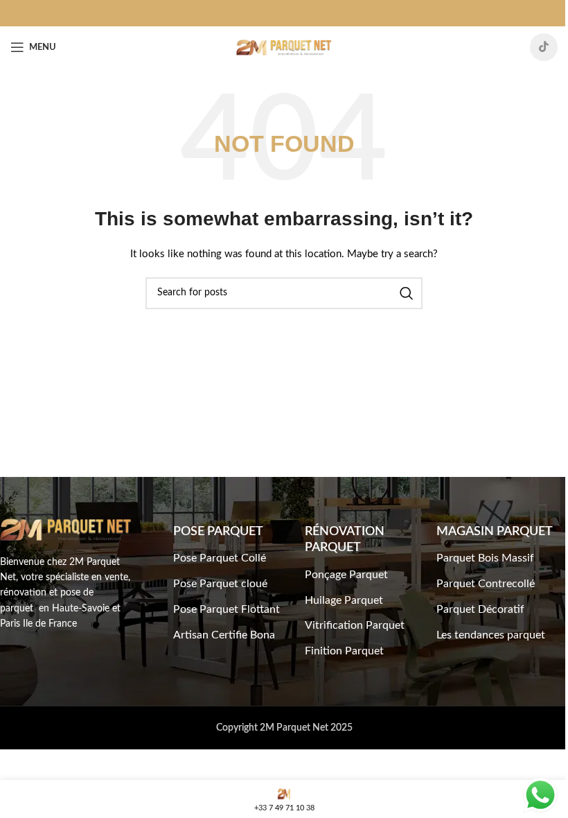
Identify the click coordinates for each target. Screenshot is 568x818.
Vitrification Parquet (355, 625)
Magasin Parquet (494, 531)
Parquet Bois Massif (485, 558)
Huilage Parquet (344, 600)
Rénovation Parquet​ (344, 539)
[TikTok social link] (544, 47)
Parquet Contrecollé (485, 583)
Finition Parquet (344, 650)
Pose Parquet (218, 531)
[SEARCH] (407, 293)
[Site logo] (284, 47)
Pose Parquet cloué (220, 583)
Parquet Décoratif (480, 609)
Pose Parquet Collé (219, 558)
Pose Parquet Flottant (226, 609)
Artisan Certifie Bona (224, 635)
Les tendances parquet (490, 635)
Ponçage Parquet (346, 574)
